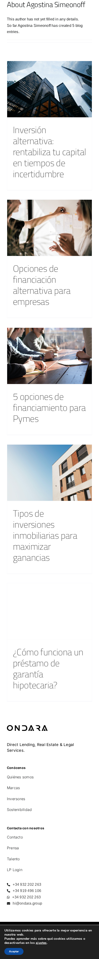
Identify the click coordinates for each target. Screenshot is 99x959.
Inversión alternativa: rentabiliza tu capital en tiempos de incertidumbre (49, 152)
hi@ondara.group (27, 903)
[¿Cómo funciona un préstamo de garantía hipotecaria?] (49, 611)
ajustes (41, 943)
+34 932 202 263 (26, 884)
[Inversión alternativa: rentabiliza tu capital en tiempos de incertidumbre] (49, 89)
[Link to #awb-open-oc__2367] (90, 7)
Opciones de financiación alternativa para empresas (41, 284)
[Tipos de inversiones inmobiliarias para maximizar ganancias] (49, 473)
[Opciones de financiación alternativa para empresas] (49, 228)
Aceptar (14, 951)
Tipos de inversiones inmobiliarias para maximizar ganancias (45, 535)
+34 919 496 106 (26, 891)
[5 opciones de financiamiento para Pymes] (49, 356)
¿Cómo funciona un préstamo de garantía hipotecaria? (48, 668)
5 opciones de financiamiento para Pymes (49, 407)
